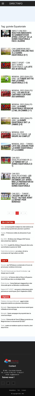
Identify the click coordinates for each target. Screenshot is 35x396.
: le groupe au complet (21, 134)
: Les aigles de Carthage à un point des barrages (22, 93)
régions (5, 297)
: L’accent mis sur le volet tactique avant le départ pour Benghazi (22, 197)
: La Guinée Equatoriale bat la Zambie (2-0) (22, 121)
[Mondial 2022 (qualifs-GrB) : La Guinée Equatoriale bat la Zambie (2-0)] (6, 120)
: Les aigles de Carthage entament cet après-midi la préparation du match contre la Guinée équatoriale (22, 180)
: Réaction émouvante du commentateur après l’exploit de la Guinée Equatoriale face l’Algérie (22, 36)
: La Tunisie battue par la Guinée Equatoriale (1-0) (23, 79)
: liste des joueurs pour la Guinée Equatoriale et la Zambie (23, 147)
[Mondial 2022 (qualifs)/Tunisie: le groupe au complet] (6, 134)
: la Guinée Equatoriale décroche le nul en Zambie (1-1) (22, 107)
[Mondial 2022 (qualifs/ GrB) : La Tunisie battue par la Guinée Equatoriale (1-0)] (6, 79)
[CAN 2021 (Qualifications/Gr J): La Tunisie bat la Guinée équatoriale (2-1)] (6, 160)
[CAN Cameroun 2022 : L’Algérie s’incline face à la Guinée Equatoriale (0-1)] (6, 51)
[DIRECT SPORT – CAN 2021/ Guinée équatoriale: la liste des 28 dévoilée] (6, 65)
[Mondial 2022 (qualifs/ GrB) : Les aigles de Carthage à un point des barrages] (6, 93)
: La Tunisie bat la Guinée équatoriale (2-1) (22, 162)
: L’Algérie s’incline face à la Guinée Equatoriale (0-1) (23, 52)
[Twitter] (8, 383)
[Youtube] (13, 383)
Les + (4, 260)
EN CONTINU (8, 222)
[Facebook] (3, 383)
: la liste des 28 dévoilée (22, 66)
